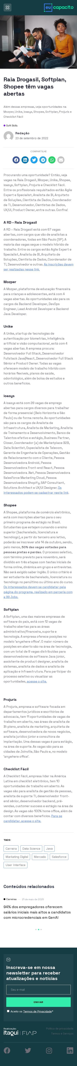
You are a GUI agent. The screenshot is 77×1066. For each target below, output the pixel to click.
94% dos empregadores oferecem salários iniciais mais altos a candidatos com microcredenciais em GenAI (37, 912)
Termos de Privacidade (37, 1011)
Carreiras (11, 899)
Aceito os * (32, 1011)
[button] (16, 159)
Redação (22, 133)
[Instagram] (49, 1050)
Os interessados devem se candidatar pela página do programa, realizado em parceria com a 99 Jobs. (38, 592)
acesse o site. (37, 681)
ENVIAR (38, 1002)
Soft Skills (12, 125)
